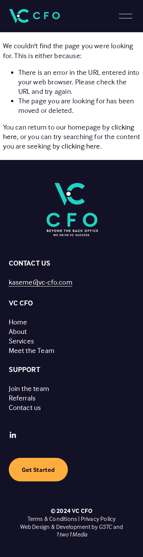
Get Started (38, 470)
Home (18, 321)
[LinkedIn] (12, 435)
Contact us (25, 407)
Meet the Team (32, 350)
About (18, 331)
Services (21, 340)
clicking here (80, 145)
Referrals (22, 397)
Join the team (29, 388)
